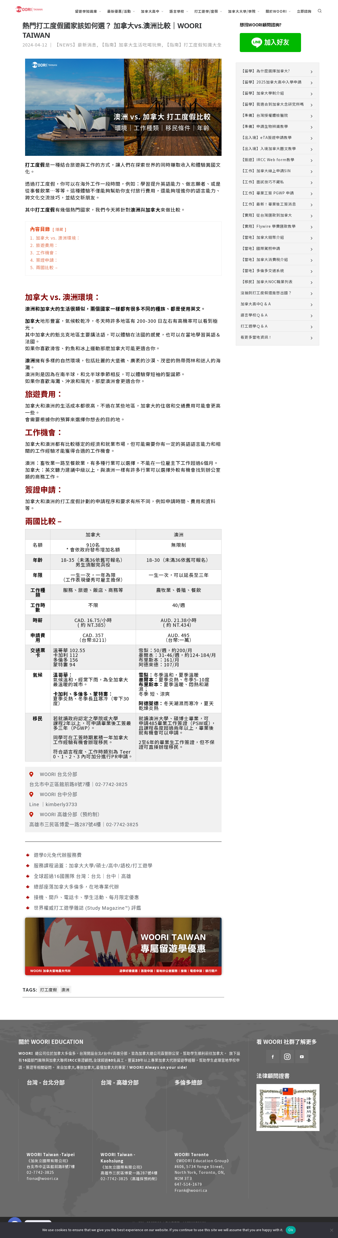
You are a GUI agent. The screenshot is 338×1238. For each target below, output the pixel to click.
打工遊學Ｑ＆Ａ (254, 326)
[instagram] (287, 1056)
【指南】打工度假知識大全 (193, 44)
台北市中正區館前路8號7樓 (51, 1166)
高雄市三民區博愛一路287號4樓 (129, 1172)
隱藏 (59, 229)
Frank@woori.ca (191, 1190)
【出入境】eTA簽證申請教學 (266, 137)
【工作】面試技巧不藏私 (262, 181)
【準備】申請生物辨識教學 (264, 126)
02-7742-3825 (40, 1172)
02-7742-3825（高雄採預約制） (130, 1178)
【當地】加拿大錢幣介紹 (262, 237)
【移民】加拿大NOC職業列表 (267, 281)
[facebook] (272, 1056)
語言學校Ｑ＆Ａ (254, 314)
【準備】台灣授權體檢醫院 (264, 115)
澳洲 (65, 989)
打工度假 (48, 989)
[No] (331, 1230)
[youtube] (301, 1056)
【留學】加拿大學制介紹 (262, 93)
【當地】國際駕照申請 (260, 248)
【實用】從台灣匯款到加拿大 (266, 215)
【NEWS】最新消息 (75, 44)
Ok (290, 1230)
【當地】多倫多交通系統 (262, 270)
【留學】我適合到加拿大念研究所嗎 (272, 104)
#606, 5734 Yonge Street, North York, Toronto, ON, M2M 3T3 (200, 1172)
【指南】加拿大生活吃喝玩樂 (131, 44)
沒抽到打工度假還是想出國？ (266, 292)
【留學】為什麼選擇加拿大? (265, 70)
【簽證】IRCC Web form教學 (267, 159)
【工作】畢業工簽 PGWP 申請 (267, 192)
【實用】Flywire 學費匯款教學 (268, 226)
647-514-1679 (188, 1184)
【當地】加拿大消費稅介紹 (264, 259)
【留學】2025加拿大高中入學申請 (271, 82)
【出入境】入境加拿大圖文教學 (268, 148)
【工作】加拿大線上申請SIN (266, 170)
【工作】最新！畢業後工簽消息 (268, 204)
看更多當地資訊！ (256, 337)
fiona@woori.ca (42, 1178)
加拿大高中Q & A (256, 303)
